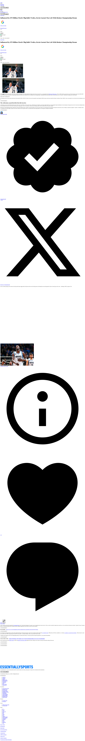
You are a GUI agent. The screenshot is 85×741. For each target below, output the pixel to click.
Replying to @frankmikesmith (5, 284)
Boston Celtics (11, 640)
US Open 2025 (4, 705)
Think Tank (2, 5)
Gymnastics (4, 718)
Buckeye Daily (4, 697)
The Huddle (4, 692)
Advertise (3, 678)
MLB (3, 720)
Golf (3, 710)
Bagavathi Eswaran (3, 28)
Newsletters (2, 4)
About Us (3, 677)
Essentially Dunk (5, 691)
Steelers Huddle (4, 695)
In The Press (4, 681)
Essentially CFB (4, 696)
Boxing (3, 709)
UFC (3, 715)
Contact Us (4, 682)
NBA (3, 15)
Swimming (4, 722)
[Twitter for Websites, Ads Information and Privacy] (42, 450)
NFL (3, 713)
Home (1, 15)
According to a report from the (70, 632)
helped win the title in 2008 (22, 640)
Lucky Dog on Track (5, 688)
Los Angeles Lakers (45, 632)
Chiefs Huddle (4, 693)
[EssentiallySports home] (16, 668)
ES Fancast (4, 701)
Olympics (3, 719)
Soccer (3, 721)
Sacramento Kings (16, 625)
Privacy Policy (4, 684)
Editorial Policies (5, 680)
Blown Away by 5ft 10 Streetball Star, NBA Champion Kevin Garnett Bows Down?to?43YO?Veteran (22, 629)
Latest (1, 2)
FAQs (3, 683)
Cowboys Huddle (5, 694)
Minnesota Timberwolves (53, 94)
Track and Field (4, 717)
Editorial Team (4, 679)
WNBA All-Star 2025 (5, 704)
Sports (2, 11)
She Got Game (4, 690)
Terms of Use (4, 685)
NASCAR (4, 711)
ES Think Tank (4, 700)
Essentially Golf (4, 689)
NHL (3, 723)
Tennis (3, 714)
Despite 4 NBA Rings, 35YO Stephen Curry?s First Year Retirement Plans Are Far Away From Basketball (27, 638)
